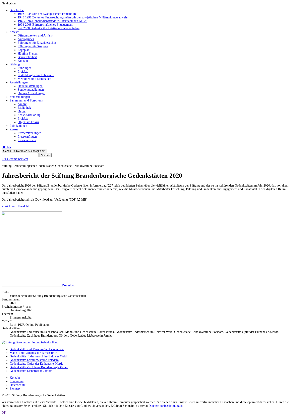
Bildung (15, 64)
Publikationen (18, 125)
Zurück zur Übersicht (15, 206)
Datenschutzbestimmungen (166, 405)
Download (68, 285)
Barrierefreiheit (27, 57)
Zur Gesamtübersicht (15, 159)
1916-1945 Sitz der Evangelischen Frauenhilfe (47, 13)
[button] (24, 151)
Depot (21, 111)
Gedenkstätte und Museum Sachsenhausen (37, 349)
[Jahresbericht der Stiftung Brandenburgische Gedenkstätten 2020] (32, 285)
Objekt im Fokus (28, 122)
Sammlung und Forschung (26, 100)
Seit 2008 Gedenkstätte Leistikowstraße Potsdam (48, 28)
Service (14, 31)
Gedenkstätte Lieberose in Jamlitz (31, 370)
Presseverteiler (27, 140)
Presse (14, 129)
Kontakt (23, 60)
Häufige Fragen (28, 53)
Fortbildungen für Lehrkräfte (36, 75)
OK (4, 412)
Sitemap (15, 388)
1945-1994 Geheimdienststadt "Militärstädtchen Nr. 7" (52, 21)
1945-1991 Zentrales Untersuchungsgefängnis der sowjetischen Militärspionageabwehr (73, 17)
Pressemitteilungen (29, 133)
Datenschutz (17, 385)
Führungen (25, 68)
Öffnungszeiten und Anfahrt (35, 35)
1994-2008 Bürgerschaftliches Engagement (45, 24)
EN (9, 147)
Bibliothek (24, 107)
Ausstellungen (19, 82)
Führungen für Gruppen (33, 46)
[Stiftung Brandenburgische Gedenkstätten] (30, 342)
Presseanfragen (27, 136)
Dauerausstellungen (30, 86)
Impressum (16, 381)
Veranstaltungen (20, 96)
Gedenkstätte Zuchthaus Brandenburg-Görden (39, 367)
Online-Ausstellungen (31, 93)
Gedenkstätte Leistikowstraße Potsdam (34, 360)
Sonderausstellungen (31, 89)
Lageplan (24, 50)
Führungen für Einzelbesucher (37, 42)
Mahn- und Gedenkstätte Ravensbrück (34, 352)
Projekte (23, 71)
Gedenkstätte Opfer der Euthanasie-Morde (36, 363)
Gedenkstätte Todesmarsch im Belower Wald (38, 356)
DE (4, 147)
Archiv (22, 104)
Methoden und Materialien (34, 78)
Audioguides (26, 39)
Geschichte (17, 10)
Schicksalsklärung (29, 115)
